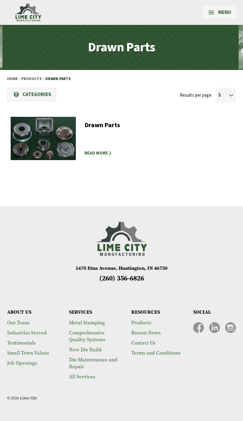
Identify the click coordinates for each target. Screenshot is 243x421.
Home (12, 79)
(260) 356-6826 (121, 278)
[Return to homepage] (28, 12)
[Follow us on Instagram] (230, 327)
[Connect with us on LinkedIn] (214, 327)
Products (31, 79)
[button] (158, 153)
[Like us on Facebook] (198, 327)
